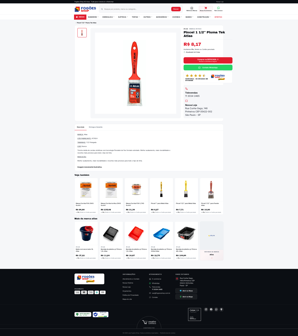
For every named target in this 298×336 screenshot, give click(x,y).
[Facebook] (211, 309)
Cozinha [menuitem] (176, 17)
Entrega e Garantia (95, 127)
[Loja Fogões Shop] (85, 9)
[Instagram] (206, 309)
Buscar (176, 9)
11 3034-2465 (192, 96)
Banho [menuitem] (189, 17)
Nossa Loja (220, 2)
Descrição (80, 127)
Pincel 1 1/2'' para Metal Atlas (186, 203)
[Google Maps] (221, 309)
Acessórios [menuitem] (161, 17)
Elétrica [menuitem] (122, 17)
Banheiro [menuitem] (92, 17)
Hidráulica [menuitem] (107, 17)
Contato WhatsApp (210, 68)
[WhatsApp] (216, 309)
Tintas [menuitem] (135, 17)
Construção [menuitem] (203, 17)
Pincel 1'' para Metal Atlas (159, 203)
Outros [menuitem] (147, 17)
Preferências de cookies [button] (167, 333)
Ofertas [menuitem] (218, 17)
